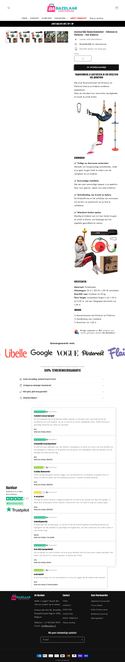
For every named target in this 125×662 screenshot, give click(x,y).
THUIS (65, 601)
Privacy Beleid (96, 605)
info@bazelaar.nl (48, 625)
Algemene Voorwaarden (100, 601)
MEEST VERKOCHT (70, 618)
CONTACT (67, 605)
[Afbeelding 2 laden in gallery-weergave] (24, 37)
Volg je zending (69, 622)
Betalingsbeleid (97, 618)
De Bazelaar (65, 660)
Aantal (76, 54)
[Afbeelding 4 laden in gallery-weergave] (37, 37)
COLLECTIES (68, 614)
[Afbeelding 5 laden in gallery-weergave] (50, 37)
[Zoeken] (8, 8)
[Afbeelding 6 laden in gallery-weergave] (62, 37)
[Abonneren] (81, 640)
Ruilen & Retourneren (99, 609)
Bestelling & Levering (99, 614)
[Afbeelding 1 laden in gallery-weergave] (12, 37)
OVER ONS (67, 609)
